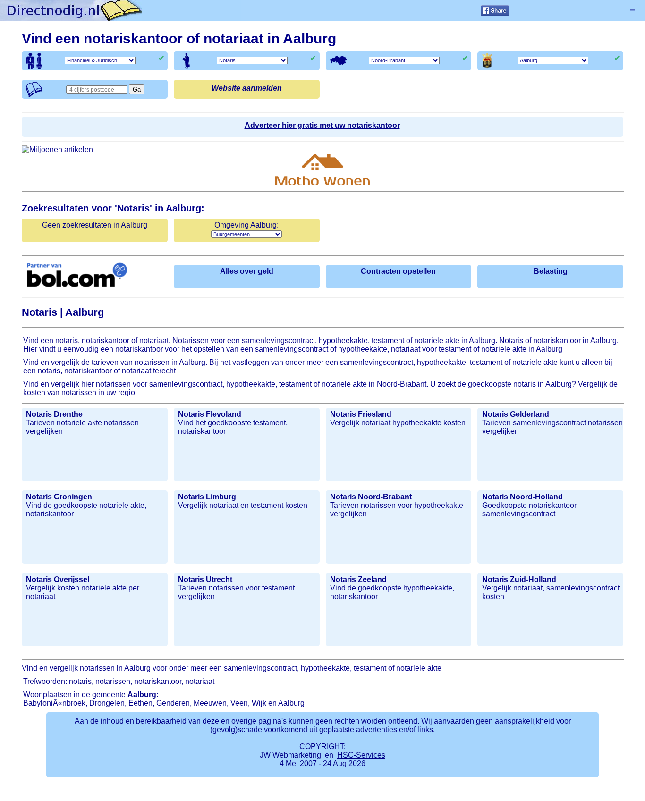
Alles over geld (246, 271)
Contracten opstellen (398, 271)
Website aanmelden (247, 88)
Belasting (551, 271)
